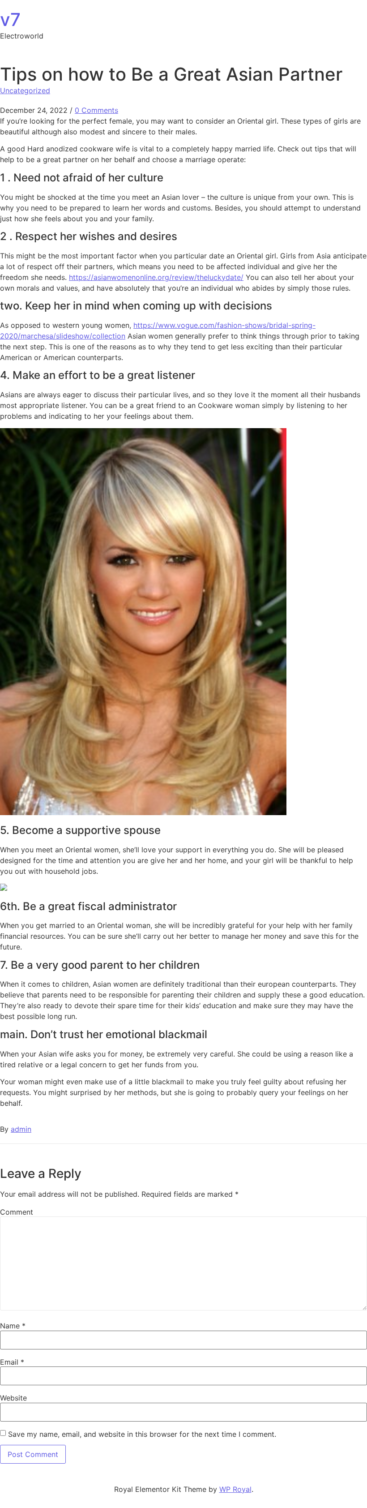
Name (13, 1325)
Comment (16, 1212)
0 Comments (96, 110)
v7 (10, 19)
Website (13, 1397)
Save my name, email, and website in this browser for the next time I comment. (142, 1434)
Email (12, 1362)
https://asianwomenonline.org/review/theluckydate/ (156, 277)
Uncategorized (25, 90)
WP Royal (235, 1489)
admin (21, 1129)
